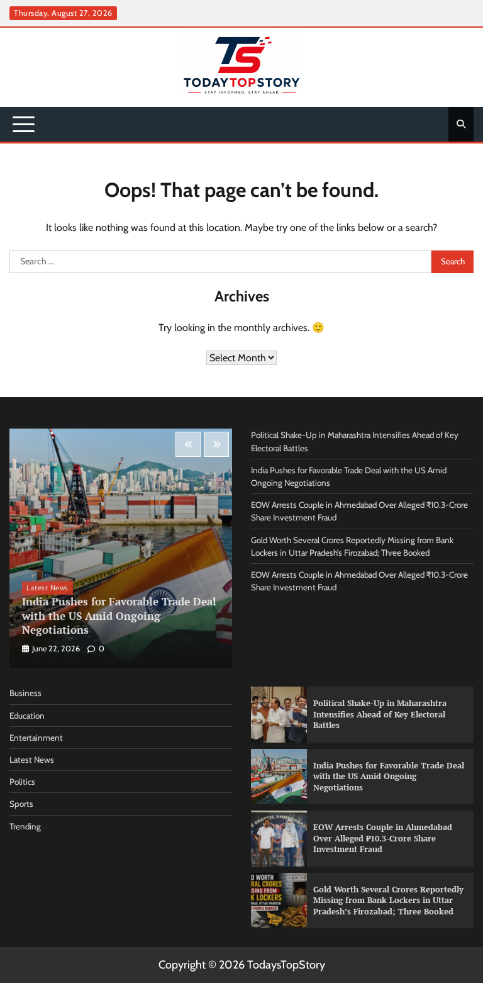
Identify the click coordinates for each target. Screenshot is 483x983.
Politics (22, 782)
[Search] (461, 124)
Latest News (47, 587)
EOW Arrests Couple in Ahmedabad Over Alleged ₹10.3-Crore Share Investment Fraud (382, 838)
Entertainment (36, 738)
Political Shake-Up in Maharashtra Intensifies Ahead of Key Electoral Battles (380, 714)
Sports (21, 804)
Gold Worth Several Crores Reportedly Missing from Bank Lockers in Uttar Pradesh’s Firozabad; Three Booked (388, 900)
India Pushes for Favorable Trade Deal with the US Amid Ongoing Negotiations (119, 615)
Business (25, 693)
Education (27, 716)
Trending (25, 826)
